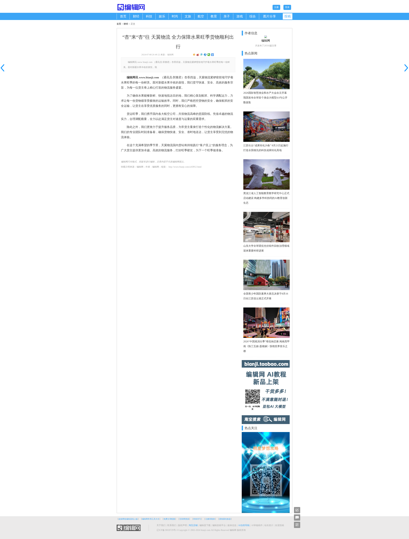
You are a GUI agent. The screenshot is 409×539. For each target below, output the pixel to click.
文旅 (188, 16)
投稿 (287, 16)
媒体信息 (232, 525)
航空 (201, 16)
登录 (287, 7)
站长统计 (268, 525)
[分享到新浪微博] (198, 54)
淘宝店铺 (193, 525)
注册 (276, 7)
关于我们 (161, 525)
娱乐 (162, 16)
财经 (136, 16)
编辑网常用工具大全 (150, 519)
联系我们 (171, 525)
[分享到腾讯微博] (201, 54)
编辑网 (170, 54)
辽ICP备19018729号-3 (167, 530)
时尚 (175, 16)
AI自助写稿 (244, 525)
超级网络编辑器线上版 (128, 519)
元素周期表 (210, 519)
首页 (123, 16)
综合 (252, 16)
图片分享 (269, 16)
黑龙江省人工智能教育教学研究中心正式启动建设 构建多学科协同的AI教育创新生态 (266, 198)
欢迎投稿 (279, 525)
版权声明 (182, 525)
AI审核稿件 (257, 525)
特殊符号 (197, 519)
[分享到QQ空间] (194, 54)
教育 (214, 16)
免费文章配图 (169, 519)
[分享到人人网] (205, 54)
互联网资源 (184, 519)
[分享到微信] (209, 54)
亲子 (227, 16)
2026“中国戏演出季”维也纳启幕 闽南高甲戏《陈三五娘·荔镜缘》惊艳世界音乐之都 (266, 346)
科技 (149, 16)
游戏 (239, 16)
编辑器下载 (205, 525)
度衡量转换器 (225, 519)
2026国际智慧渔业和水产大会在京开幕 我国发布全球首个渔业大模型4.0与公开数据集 (265, 97)
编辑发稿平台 (219, 525)
